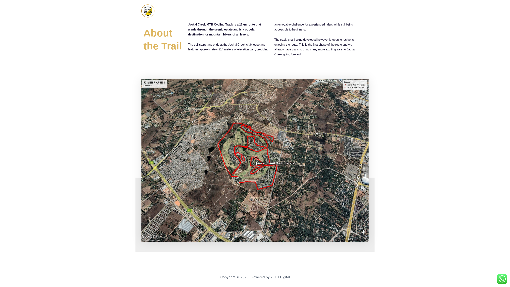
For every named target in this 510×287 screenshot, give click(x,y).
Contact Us (364, 11)
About (324, 11)
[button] (288, 11)
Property (340, 11)
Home (282, 11)
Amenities (303, 11)
